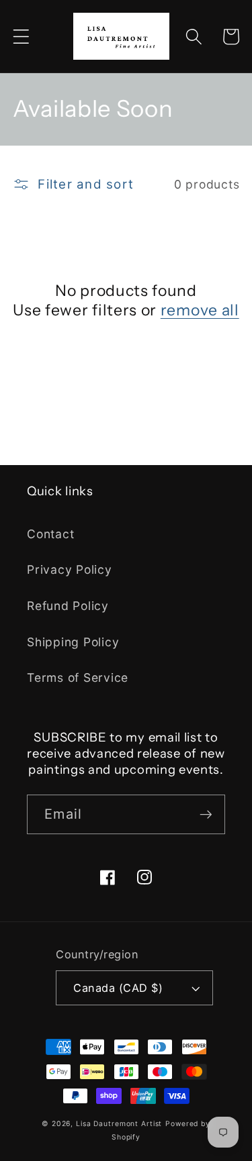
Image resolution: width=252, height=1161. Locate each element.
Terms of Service (77, 677)
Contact (50, 534)
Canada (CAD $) (118, 988)
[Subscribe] (205, 814)
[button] (21, 36)
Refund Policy (68, 606)
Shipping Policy (73, 642)
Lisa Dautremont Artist (119, 1123)
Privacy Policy (69, 569)
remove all (200, 310)
